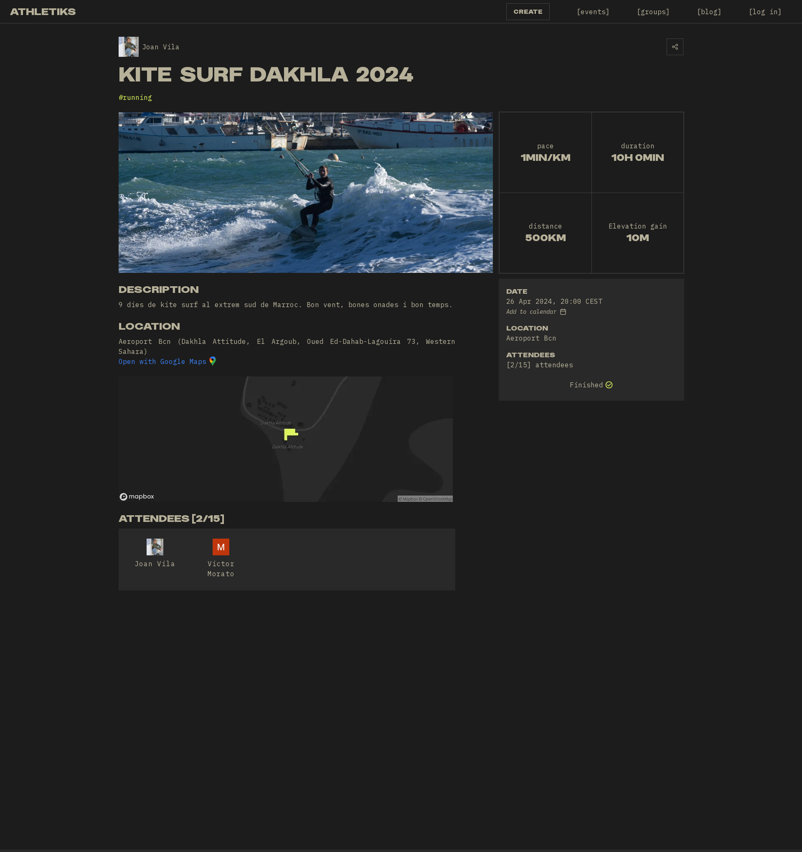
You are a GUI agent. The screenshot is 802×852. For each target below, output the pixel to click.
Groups (653, 12)
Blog (709, 12)
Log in (765, 12)
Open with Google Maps (162, 361)
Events (593, 12)
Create (528, 11)
